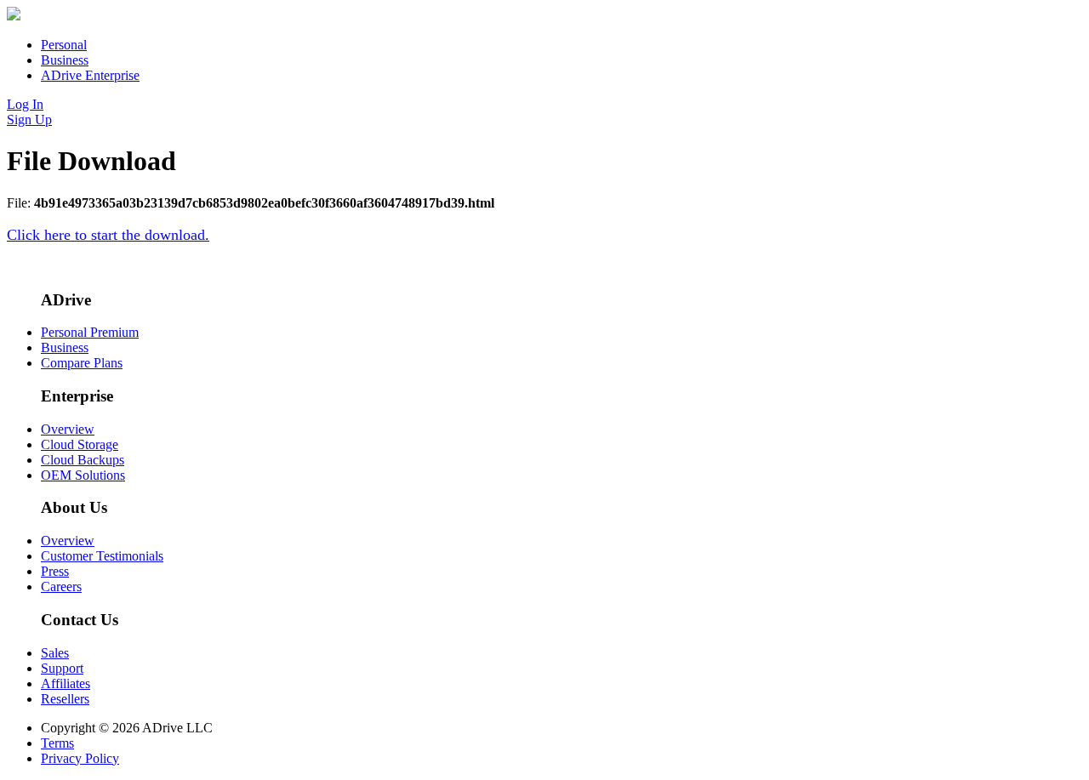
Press (55, 571)
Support (62, 668)
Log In (25, 104)
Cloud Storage (79, 444)
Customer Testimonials (102, 556)
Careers (61, 586)
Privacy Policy (80, 758)
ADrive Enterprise (90, 75)
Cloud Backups (82, 460)
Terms (57, 743)
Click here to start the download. (108, 234)
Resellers (65, 699)
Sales (55, 653)
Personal (64, 44)
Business (64, 60)
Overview (67, 429)
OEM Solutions (83, 475)
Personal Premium (90, 332)
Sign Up (29, 119)
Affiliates (65, 683)
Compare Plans (82, 363)
